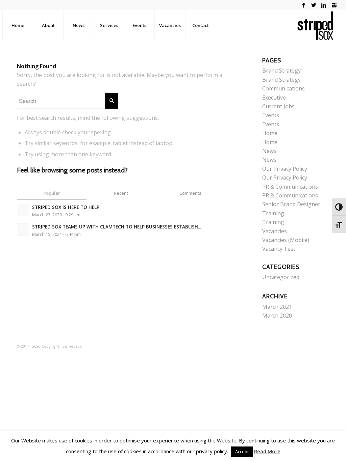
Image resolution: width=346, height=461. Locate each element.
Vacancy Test (278, 248)
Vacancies (274, 231)
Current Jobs (278, 106)
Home (269, 133)
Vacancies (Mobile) (285, 240)
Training (273, 213)
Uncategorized (280, 277)
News (269, 151)
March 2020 (277, 315)
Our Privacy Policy (284, 168)
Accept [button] (242, 452)
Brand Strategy (281, 70)
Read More (267, 451)
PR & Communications (290, 186)
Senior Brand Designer (291, 204)
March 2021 (277, 306)
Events (270, 115)
